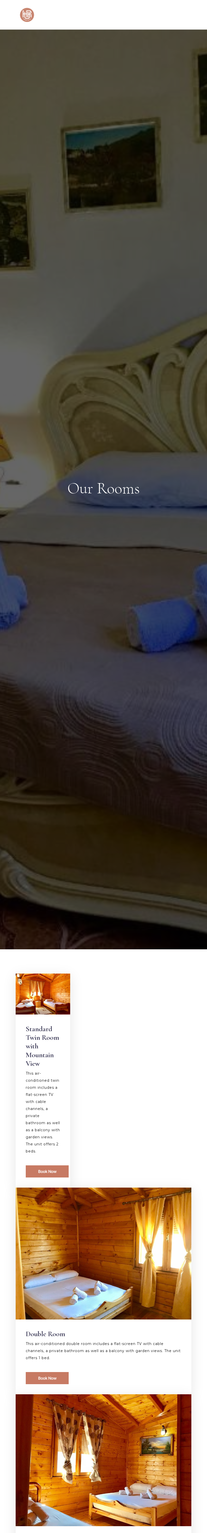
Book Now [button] (47, 1171)
